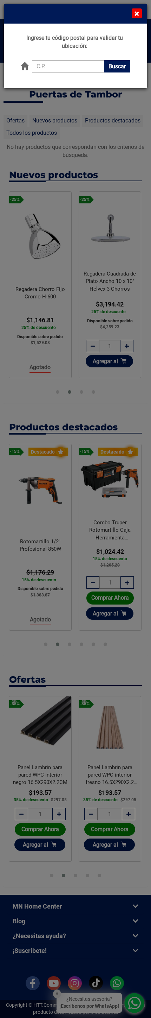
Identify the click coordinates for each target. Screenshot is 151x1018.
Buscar (117, 66)
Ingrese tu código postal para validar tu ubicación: (74, 41)
